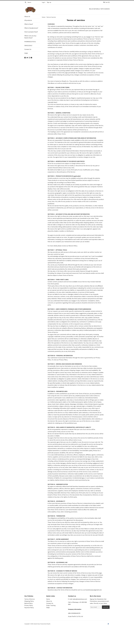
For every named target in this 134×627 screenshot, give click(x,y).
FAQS (26, 53)
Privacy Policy (28, 605)
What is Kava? (28, 24)
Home (48, 599)
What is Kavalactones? (31, 28)
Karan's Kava (37, 624)
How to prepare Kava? (31, 32)
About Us (27, 16)
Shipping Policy (29, 601)
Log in (43, 2)
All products (28, 20)
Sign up (49, 2)
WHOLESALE (28, 45)
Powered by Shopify (45, 624)
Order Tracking (50, 605)
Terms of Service (29, 599)
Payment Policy (29, 607)
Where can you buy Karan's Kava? (30, 37)
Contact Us (27, 49)
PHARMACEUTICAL (30, 42)
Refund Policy (28, 603)
